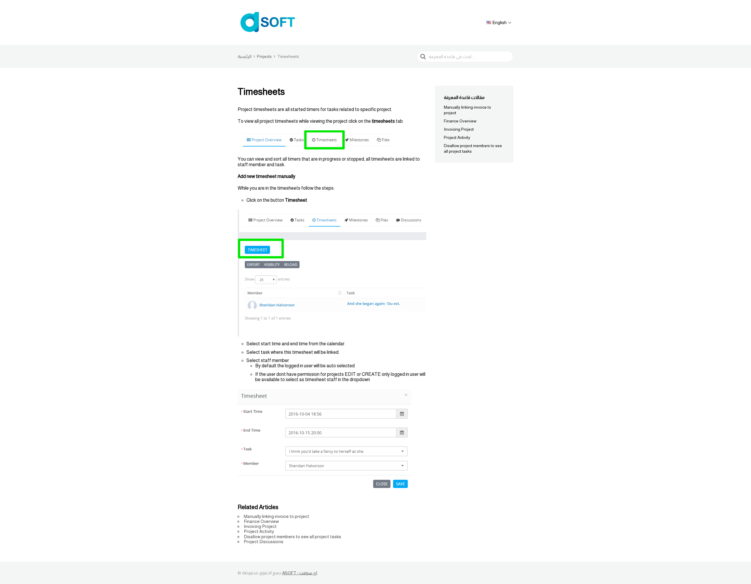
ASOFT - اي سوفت (299, 572)
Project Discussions (263, 541)
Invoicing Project (260, 526)
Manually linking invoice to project (276, 516)
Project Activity (259, 531)
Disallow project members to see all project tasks (292, 536)
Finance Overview (261, 521)
